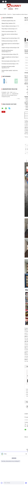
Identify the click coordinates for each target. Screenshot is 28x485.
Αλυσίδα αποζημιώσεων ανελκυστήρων (7, 51)
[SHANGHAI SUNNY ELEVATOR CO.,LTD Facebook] (3, 1)
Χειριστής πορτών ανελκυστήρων (10, 34)
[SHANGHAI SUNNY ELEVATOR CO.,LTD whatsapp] (6, 108)
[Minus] (26, 454)
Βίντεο (16, 8)
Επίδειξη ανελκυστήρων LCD (8, 41)
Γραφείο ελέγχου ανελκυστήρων (9, 47)
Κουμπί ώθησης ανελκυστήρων (9, 26)
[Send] (26, 482)
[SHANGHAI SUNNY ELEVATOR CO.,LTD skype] (10, 108)
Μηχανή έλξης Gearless (7, 23)
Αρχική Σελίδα (3, 14)
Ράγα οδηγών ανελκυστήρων (8, 28)
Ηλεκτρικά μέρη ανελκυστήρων (9, 61)
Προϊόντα (10, 8)
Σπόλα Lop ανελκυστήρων (8, 31)
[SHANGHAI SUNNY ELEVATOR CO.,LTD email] (3, 108)
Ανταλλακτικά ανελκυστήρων (9, 63)
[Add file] (2, 482)
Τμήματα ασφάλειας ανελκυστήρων (19, 14)
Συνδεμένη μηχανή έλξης (7, 20)
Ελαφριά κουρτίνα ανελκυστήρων (9, 38)
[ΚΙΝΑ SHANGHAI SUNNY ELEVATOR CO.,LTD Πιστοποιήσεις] (5, 81)
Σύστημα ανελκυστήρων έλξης (9, 54)
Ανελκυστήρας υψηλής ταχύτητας (10, 70)
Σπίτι (5, 8)
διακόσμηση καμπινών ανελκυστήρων (10, 43)
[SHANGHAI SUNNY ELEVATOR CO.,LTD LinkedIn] (5, 1)
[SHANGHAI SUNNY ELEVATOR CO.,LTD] (14, 6)
